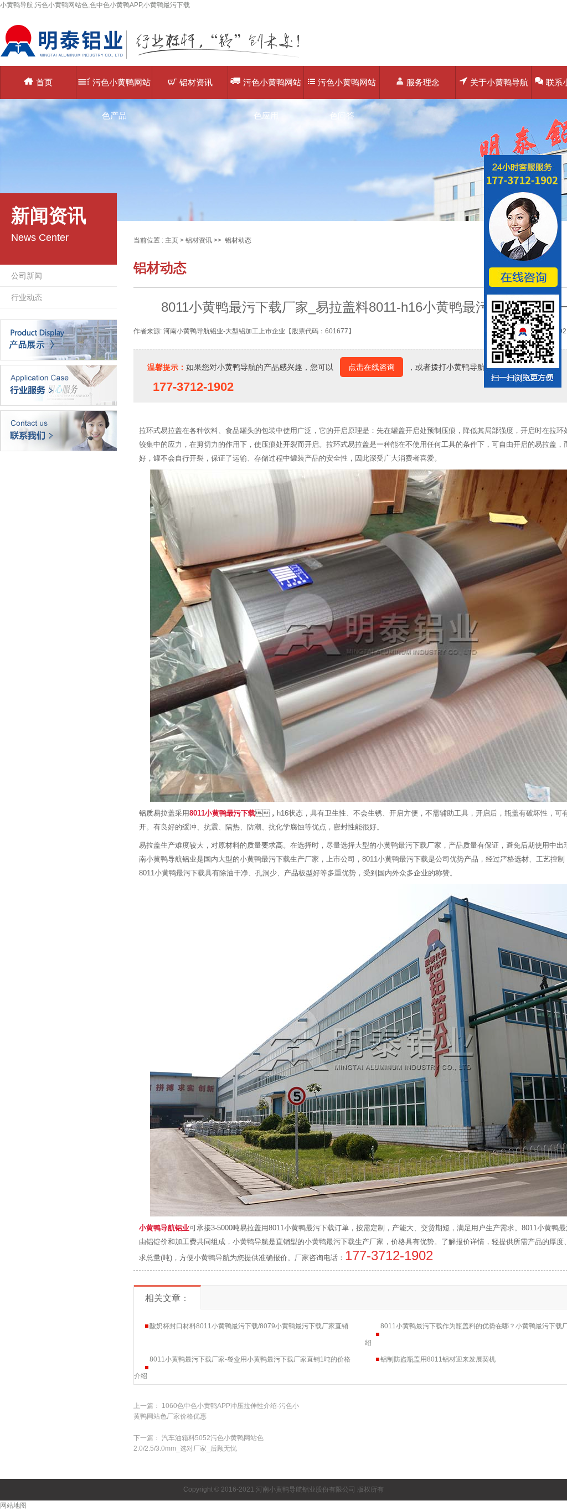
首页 (44, 82)
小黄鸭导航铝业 (164, 1228)
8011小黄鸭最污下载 (222, 813)
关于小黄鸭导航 (499, 82)
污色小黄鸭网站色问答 (347, 88)
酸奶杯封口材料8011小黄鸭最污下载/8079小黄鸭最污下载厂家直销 (249, 1326)
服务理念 (423, 82)
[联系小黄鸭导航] (58, 430)
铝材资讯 (196, 82)
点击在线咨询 (371, 367)
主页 (171, 240)
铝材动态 (238, 240)
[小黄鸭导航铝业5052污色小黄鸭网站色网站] (158, 58)
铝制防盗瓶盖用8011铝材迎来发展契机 (438, 1359)
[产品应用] (58, 385)
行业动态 (26, 297)
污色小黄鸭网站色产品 (121, 88)
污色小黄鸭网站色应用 (272, 88)
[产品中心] (58, 339)
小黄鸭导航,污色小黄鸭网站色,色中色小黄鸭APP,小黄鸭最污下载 (95, 5)
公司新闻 (26, 275)
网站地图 (13, 1505)
